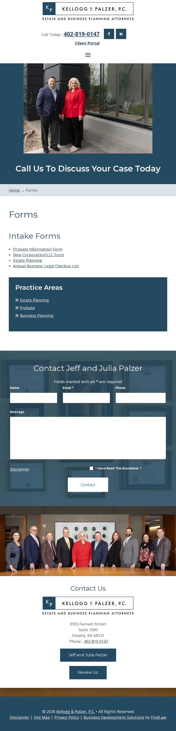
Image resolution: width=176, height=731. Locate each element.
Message (17, 411)
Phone (120, 387)
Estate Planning (27, 260)
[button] (88, 55)
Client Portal (87, 43)
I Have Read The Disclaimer (118, 468)
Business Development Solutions (113, 717)
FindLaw (158, 717)
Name (14, 387)
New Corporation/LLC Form (38, 254)
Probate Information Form (37, 249)
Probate (27, 307)
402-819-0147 (82, 34)
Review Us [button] (88, 672)
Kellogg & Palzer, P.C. (75, 711)
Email (68, 387)
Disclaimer (19, 469)
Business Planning (36, 315)
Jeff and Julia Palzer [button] (88, 655)
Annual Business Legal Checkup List (46, 265)
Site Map (42, 717)
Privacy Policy (66, 717)
